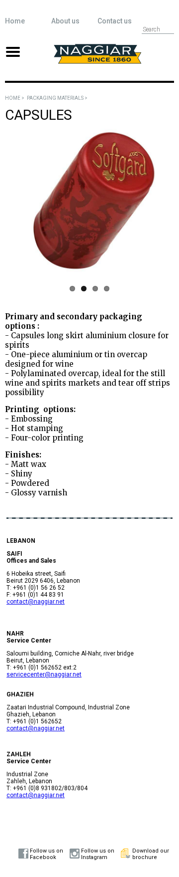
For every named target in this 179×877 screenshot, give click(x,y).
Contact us (114, 20)
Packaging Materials (55, 98)
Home (15, 20)
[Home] (97, 61)
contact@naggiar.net (35, 601)
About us (65, 20)
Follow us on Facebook (46, 854)
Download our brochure (150, 854)
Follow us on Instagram (97, 854)
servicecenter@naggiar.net (44, 674)
